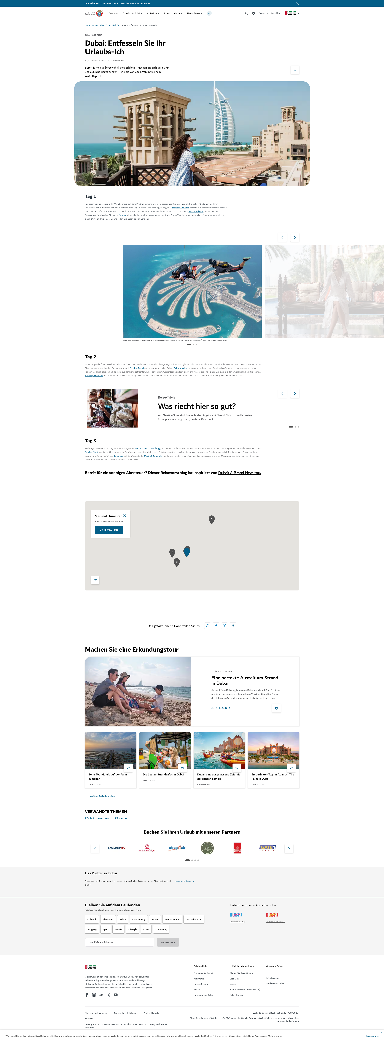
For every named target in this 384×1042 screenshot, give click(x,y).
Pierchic (122, 215)
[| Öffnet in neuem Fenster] (94, 995)
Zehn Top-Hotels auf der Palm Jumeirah (108, 777)
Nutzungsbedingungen (288, 1021)
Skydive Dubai (137, 368)
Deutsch (262, 13)
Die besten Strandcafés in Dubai (163, 775)
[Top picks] (253, 13)
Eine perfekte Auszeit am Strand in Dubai (244, 680)
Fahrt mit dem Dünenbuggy (147, 448)
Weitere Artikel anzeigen (102, 796)
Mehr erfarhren (183, 881)
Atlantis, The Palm (94, 376)
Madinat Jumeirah (180, 208)
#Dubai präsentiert (97, 818)
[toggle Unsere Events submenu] (202, 13)
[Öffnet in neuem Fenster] (216, 625)
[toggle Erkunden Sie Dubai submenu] (141, 13)
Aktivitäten (152, 13)
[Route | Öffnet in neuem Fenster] (95, 580)
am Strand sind (196, 211)
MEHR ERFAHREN (109, 530)
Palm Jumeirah (181, 368)
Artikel (112, 25)
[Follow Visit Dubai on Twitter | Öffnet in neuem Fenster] (108, 995)
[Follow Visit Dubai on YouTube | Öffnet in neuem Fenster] (116, 995)
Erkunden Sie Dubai (131, 13)
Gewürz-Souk (91, 452)
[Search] (246, 13)
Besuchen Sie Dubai (94, 25)
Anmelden (275, 13)
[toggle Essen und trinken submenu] (181, 13)
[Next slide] (282, 237)
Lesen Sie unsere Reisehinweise (135, 3)
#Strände (121, 818)
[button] (372, 1036)
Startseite (113, 13)
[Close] (124, 515)
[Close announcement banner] (297, 3)
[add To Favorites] (295, 70)
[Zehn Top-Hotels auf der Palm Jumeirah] (110, 750)
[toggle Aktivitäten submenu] (158, 13)
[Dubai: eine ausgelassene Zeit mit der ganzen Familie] (219, 750)
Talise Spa (118, 456)
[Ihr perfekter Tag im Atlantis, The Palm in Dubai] (273, 750)
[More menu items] (209, 13)
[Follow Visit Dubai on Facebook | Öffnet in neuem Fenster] (87, 995)
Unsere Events (193, 13)
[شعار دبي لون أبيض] (91, 967)
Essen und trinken (172, 13)
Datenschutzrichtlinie (259, 1018)
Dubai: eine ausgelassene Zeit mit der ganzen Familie (218, 777)
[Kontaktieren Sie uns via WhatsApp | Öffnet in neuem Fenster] (207, 625)
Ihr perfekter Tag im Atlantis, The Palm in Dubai (273, 777)
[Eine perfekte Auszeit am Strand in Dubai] (138, 691)
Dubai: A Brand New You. (239, 472)
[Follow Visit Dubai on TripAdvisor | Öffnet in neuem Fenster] (101, 995)
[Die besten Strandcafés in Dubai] (165, 750)
